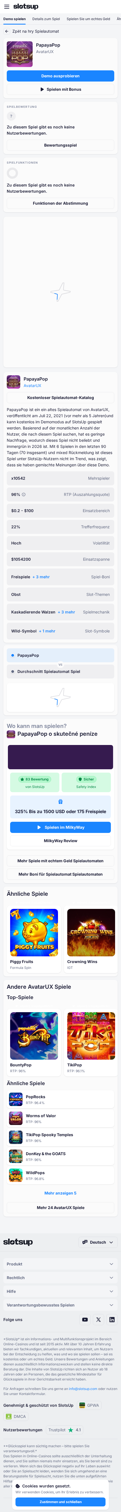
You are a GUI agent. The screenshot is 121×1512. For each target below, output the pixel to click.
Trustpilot (64, 1429)
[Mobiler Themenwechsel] (111, 6)
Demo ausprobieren (60, 75)
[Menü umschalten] (7, 7)
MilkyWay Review (60, 840)
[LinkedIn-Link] (112, 1319)
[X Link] (98, 1319)
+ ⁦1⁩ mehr (47, 631)
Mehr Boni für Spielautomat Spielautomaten (61, 874)
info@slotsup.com (83, 1389)
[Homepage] (26, 7)
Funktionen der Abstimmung (60, 203)
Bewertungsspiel (60, 145)
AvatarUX (32, 385)
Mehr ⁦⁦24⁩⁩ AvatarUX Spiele (60, 1207)
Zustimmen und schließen (61, 1502)
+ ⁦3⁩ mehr (41, 576)
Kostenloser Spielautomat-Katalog (60, 397)
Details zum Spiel (46, 19)
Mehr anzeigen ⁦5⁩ (60, 1193)
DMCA (20, 1416)
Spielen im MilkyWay (64, 827)
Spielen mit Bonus (64, 89)
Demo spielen (14, 19)
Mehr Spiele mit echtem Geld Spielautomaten (60, 860)
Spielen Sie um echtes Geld (88, 19)
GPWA (93, 1405)
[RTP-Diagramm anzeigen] (23, 494)
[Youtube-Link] (85, 1319)
